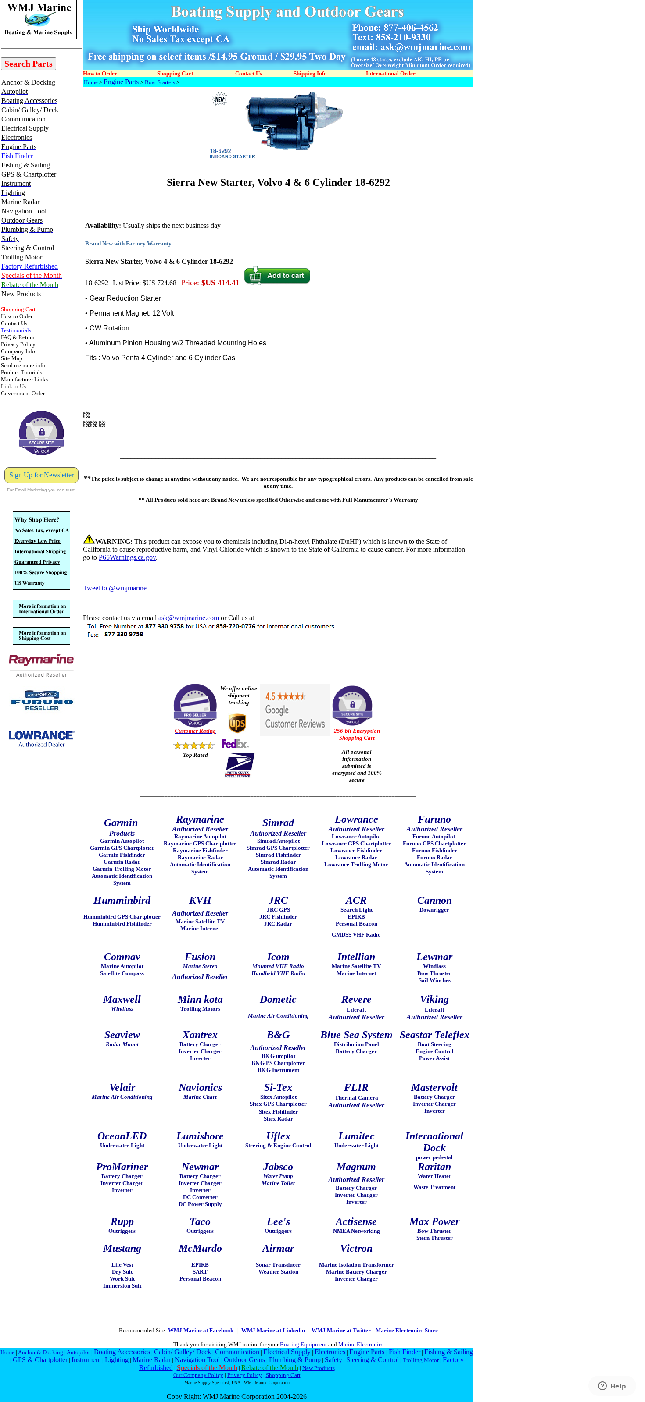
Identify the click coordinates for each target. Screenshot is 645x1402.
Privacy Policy (244, 1375)
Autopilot (78, 1352)
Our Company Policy (198, 1375)
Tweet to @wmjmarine (115, 588)
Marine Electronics (360, 1344)
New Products (318, 1368)
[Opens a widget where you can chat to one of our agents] (612, 1387)
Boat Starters (160, 82)
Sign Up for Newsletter (41, 475)
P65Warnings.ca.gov (127, 557)
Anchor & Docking (40, 1352)
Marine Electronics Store (407, 1330)
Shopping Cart (283, 1375)
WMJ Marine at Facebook (201, 1330)
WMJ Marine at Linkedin (273, 1330)
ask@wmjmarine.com (188, 617)
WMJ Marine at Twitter (341, 1330)
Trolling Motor (421, 1360)
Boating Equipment (303, 1344)
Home (91, 82)
